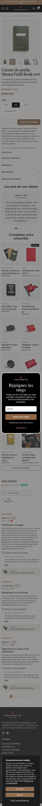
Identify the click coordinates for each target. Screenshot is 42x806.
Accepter (20, 789)
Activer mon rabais (21, 417)
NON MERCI (21, 428)
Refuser (20, 795)
